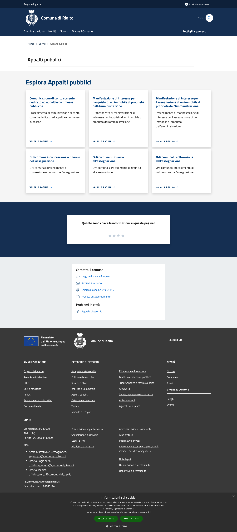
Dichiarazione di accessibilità (134, 465)
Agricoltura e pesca (129, 406)
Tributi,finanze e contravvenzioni (137, 383)
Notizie (171, 371)
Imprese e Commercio (83, 389)
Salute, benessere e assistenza (136, 394)
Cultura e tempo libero (83, 377)
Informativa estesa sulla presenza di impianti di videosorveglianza (138, 448)
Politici (27, 394)
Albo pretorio (126, 435)
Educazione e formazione (132, 371)
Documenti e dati (33, 406)
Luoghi (170, 399)
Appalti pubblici (79, 394)
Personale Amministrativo (38, 400)
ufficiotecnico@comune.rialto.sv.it (50, 474)
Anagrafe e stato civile (83, 371)
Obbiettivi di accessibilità (132, 471)
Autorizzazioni (127, 400)
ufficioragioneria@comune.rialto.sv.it (51, 465)
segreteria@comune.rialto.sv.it (47, 456)
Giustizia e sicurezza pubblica (135, 377)
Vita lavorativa (79, 383)
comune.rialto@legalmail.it (44, 481)
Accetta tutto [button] (106, 518)
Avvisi (170, 383)
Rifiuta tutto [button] (131, 518)
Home (31, 44)
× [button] (233, 496)
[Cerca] (209, 18)
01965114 (49, 486)
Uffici (26, 383)
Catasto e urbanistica (83, 400)
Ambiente (124, 388)
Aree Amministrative (35, 377)
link (149, 512)
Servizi (42, 44)
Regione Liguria (32, 4)
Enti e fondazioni (33, 389)
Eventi (170, 405)
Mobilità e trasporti (81, 412)
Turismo (75, 406)
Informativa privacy (129, 441)
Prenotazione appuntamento (87, 429)
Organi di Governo (34, 371)
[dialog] (118, 512)
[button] (118, 526)
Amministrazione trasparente (135, 429)
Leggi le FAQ (78, 441)
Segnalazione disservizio (84, 435)
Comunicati (173, 377)
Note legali (125, 459)
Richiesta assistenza (82, 446)
